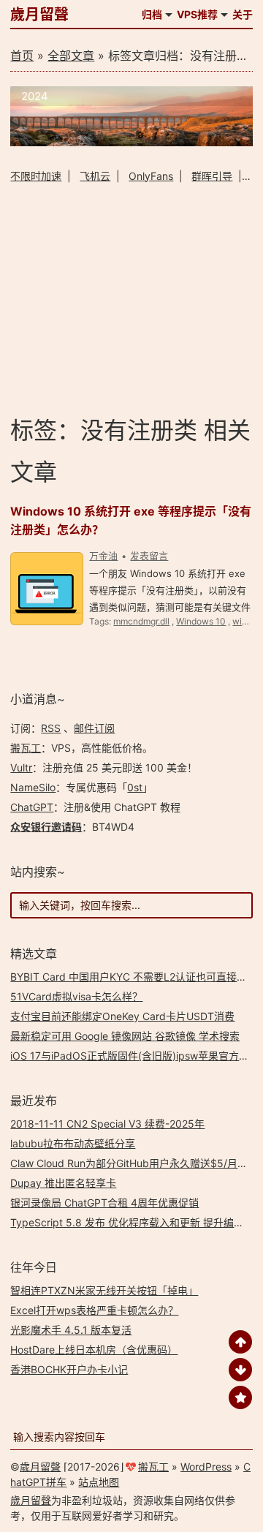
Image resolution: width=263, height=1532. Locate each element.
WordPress (206, 1466)
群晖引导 (211, 176)
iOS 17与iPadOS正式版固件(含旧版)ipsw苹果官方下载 (134, 1055)
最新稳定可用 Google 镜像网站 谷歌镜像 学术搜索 (125, 1036)
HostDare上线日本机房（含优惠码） (94, 1349)
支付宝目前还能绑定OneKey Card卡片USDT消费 (122, 1016)
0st (134, 787)
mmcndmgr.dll (141, 621)
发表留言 (149, 556)
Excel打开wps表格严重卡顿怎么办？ (94, 1310)
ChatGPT (31, 807)
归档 (152, 14)
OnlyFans (151, 176)
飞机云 (95, 176)
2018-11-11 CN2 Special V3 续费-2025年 (107, 1123)
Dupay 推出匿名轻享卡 (63, 1183)
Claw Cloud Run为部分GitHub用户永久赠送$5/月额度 (134, 1163)
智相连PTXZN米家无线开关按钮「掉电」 (104, 1290)
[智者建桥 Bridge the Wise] (131, 142)
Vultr (21, 767)
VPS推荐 (197, 14)
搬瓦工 (25, 748)
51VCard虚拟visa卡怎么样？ (76, 996)
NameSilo (33, 787)
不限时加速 (35, 176)
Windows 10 (201, 621)
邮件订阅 (94, 728)
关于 (242, 14)
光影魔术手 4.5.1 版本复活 (71, 1330)
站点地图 (98, 1482)
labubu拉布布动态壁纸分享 (72, 1143)
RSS (51, 728)
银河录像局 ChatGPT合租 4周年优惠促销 (104, 1202)
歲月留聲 (39, 14)
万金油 (103, 556)
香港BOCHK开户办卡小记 (69, 1369)
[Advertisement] (131, 299)
